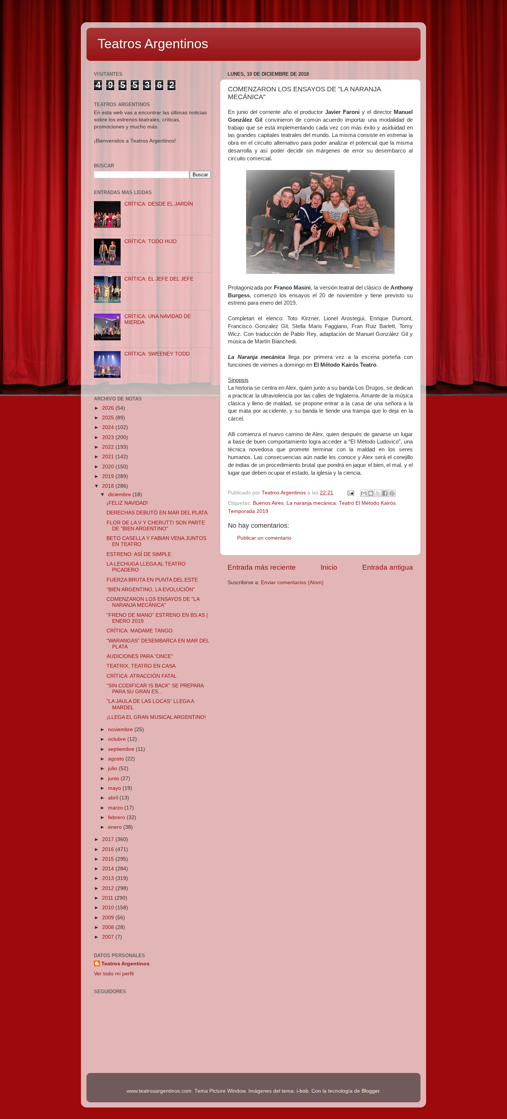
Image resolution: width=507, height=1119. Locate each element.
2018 (108, 486)
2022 (108, 447)
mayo (115, 788)
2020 (108, 466)
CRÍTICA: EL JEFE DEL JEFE (158, 279)
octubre (117, 739)
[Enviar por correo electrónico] (363, 493)
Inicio (329, 567)
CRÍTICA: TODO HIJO (150, 241)
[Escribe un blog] (370, 493)
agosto (116, 759)
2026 (108, 408)
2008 (108, 927)
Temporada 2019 (248, 511)
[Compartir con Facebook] (385, 493)
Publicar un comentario (264, 538)
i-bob (302, 1091)
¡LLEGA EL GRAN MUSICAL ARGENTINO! (156, 717)
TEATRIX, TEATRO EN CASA (141, 666)
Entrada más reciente (262, 567)
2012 (108, 888)
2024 (108, 427)
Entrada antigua (387, 567)
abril (114, 798)
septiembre (122, 749)
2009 (108, 917)
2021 (108, 456)
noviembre (121, 729)
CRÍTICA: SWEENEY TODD (157, 354)
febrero (117, 817)
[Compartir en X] (378, 493)
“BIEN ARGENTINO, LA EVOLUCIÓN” (151, 589)
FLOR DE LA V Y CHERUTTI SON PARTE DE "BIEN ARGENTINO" (156, 525)
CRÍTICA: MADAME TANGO (140, 631)
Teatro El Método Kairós (367, 503)
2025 (108, 418)
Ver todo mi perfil (114, 973)
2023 (108, 437)
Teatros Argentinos (153, 43)
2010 (108, 907)
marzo (116, 808)
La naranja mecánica (311, 503)
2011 (108, 898)
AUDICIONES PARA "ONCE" (140, 656)
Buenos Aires (268, 503)
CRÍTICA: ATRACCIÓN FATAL (142, 676)
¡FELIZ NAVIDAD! (127, 503)
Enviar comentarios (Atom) (292, 582)
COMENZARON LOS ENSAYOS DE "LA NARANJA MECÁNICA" (153, 602)
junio (114, 778)
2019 (108, 476)
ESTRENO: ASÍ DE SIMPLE (139, 554)
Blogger (370, 1091)
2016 (108, 849)
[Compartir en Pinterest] (392, 493)
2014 (108, 868)
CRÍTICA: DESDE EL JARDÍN (158, 204)
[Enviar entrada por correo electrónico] (350, 492)
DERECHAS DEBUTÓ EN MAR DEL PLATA (157, 513)
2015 (108, 859)
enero (115, 827)
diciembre (120, 494)
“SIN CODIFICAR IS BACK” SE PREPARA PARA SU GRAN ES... (155, 688)
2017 (108, 839)
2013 (108, 878)
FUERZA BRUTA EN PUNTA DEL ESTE (152, 580)
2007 (108, 937)
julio (113, 768)
